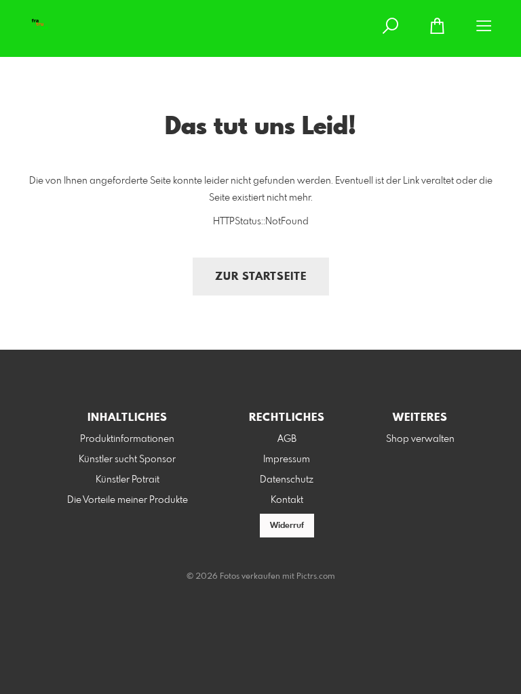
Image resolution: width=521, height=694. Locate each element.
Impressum (286, 459)
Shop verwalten (420, 439)
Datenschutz (286, 480)
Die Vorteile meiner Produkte (127, 500)
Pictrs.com (315, 577)
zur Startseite (261, 277)
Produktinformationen (127, 439)
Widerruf (287, 526)
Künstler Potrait (127, 480)
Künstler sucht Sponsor (127, 459)
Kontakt (287, 500)
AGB (286, 439)
